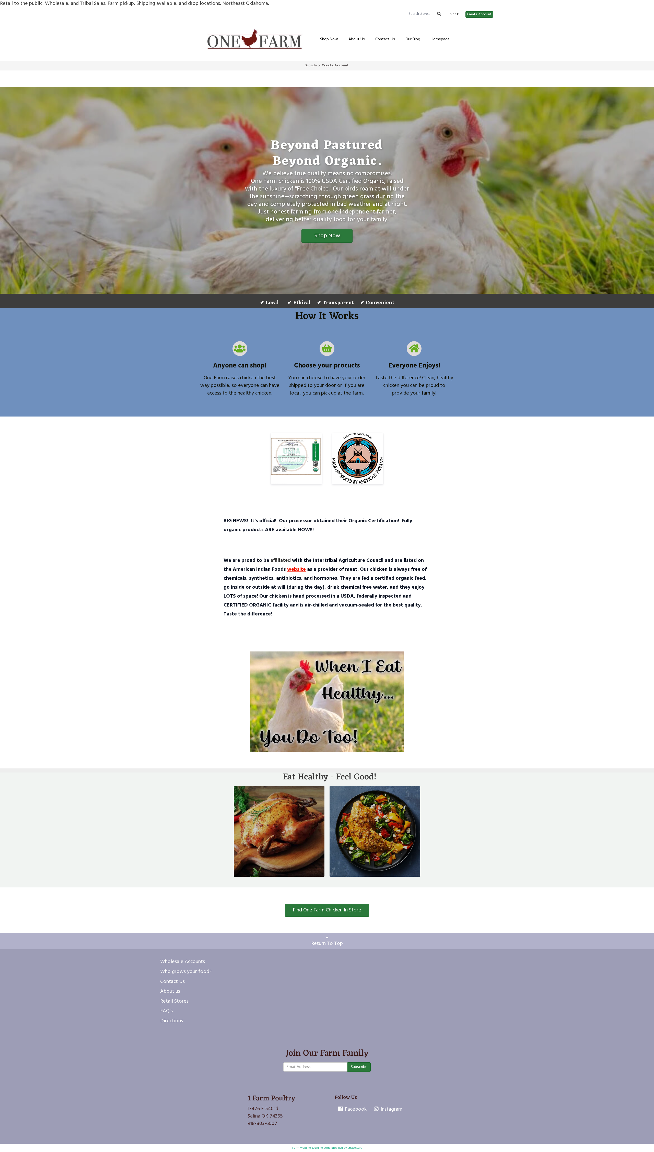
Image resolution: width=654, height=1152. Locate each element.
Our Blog (412, 39)
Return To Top (327, 944)
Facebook (355, 1109)
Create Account (479, 14)
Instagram (390, 1109)
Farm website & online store (311, 1147)
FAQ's (166, 1011)
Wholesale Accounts (182, 962)
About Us (356, 39)
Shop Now (329, 39)
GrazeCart (355, 1147)
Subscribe (359, 1067)
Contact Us (385, 39)
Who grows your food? (186, 972)
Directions (171, 1021)
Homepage (440, 39)
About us (170, 991)
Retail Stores (174, 1001)
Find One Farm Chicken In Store (327, 910)
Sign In (455, 14)
